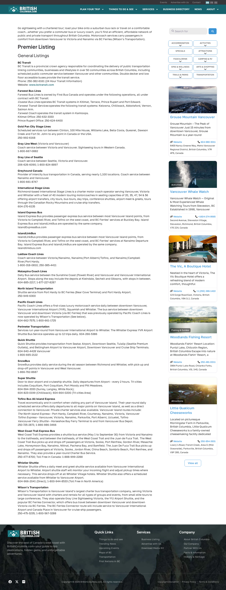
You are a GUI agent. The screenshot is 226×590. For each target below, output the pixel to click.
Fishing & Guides (180, 330)
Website (177, 142)
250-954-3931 (208, 441)
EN (207, 2)
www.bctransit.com (41, 84)
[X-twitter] (17, 582)
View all (193, 463)
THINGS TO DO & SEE (121, 9)
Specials (180, 51)
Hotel (174, 259)
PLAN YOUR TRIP (90, 9)
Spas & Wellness (180, 67)
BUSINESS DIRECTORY (176, 9)
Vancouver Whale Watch (189, 191)
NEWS (198, 9)
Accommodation (180, 43)
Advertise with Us (180, 2)
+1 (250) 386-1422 (206, 291)
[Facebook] (10, 582)
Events (163, 2)
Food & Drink (180, 59)
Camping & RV (205, 59)
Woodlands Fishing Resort (191, 337)
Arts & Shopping (205, 67)
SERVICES (148, 9)
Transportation (205, 74)
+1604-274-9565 (207, 216)
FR (211, 2)
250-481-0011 (208, 362)
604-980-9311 (208, 142)
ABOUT (211, 9)
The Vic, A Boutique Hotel (190, 266)
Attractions (205, 51)
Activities (205, 43)
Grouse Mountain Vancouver (192, 117)
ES (216, 2)
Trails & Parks (180, 74)
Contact (196, 2)
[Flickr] (24, 582)
